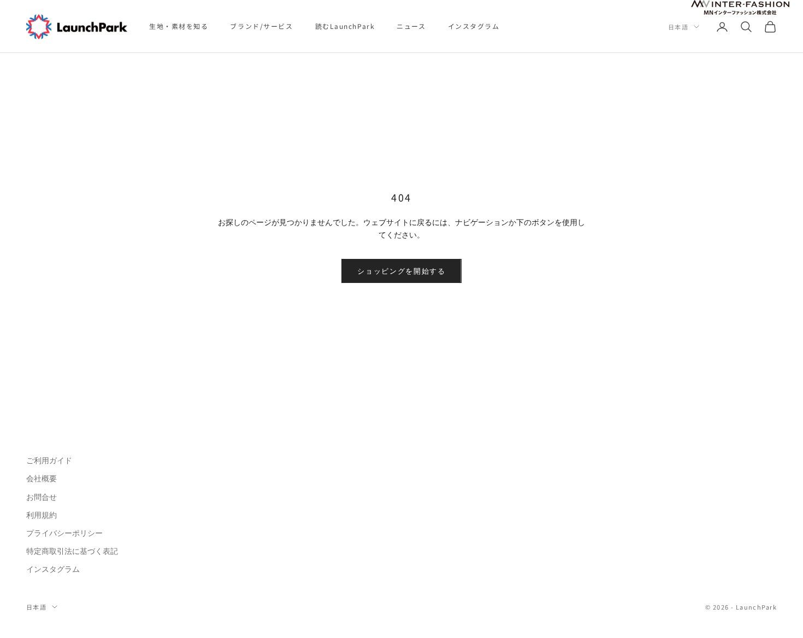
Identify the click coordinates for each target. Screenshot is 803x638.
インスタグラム (474, 26)
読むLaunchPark (345, 26)
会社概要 (41, 478)
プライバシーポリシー (64, 533)
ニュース (411, 26)
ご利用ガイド (49, 460)
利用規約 (41, 515)
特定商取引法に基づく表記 (72, 551)
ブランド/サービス (261, 26)
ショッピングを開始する (401, 271)
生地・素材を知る (178, 26)
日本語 (678, 26)
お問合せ (41, 497)
